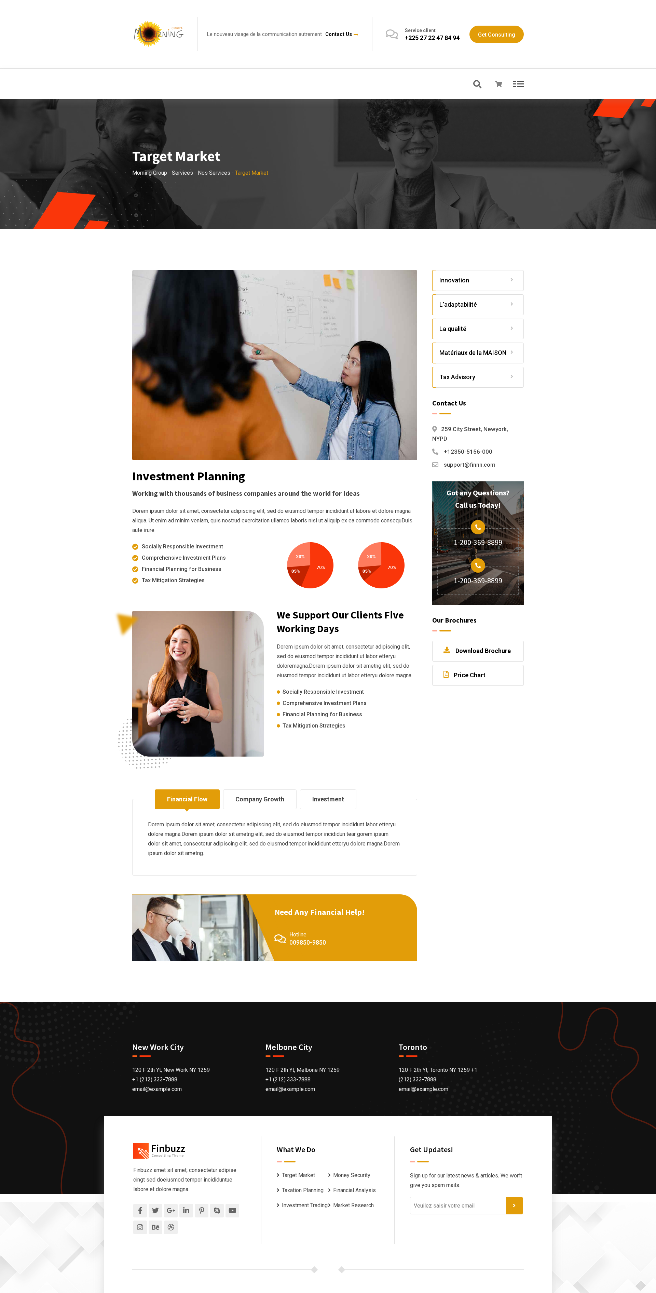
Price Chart (470, 675)
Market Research (353, 1205)
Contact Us (338, 34)
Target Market (298, 1175)
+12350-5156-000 (468, 451)
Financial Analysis (354, 1190)
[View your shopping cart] (498, 84)
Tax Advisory (457, 377)
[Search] (477, 85)
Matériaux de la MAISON (472, 352)
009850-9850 (307, 942)
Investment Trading (305, 1205)
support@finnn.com (469, 464)
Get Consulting (496, 34)
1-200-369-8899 (478, 542)
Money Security (351, 1175)
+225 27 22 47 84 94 (432, 37)
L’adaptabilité (458, 304)
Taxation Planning (303, 1190)
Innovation (454, 280)
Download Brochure (483, 650)
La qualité (452, 328)
